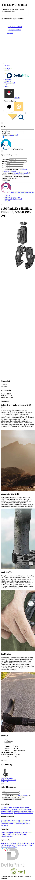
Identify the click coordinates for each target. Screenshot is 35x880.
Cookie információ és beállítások (23, 813)
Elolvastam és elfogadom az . (14, 170)
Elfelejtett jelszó (13, 135)
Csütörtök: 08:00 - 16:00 (12, 845)
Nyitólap (7, 195)
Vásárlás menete (12, 807)
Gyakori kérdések (11, 809)
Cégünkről (7, 81)
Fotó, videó (7, 201)
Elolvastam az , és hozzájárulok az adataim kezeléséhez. (16, 174)
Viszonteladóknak (9, 83)
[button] (12, 98)
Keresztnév (5, 161)
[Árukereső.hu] (18, 875)
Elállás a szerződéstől (7, 813)
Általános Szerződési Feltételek (10, 811)
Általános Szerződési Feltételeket (14, 170)
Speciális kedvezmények (24, 809)
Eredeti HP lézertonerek (16, 823)
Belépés (6, 70)
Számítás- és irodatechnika (12, 197)
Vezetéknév (5, 159)
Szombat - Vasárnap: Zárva (9, 847)
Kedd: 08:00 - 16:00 (19, 843)
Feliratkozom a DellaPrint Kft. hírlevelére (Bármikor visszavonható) (15, 177)
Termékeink (7, 79)
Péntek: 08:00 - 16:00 (26, 845)
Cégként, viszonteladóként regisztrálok (22, 192)
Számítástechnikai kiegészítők (13, 199)
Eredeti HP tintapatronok (8, 820)
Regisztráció (8, 68)
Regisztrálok (6, 180)
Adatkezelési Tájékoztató (26, 811)
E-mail (4, 131)
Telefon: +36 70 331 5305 (14, 834)
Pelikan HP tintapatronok (23, 820)
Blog (5, 84)
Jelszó (4, 133)
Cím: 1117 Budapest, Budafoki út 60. (12, 832)
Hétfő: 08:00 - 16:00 (7, 843)
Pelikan (6, 86)
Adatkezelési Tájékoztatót (20, 173)
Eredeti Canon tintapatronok (9, 822)
